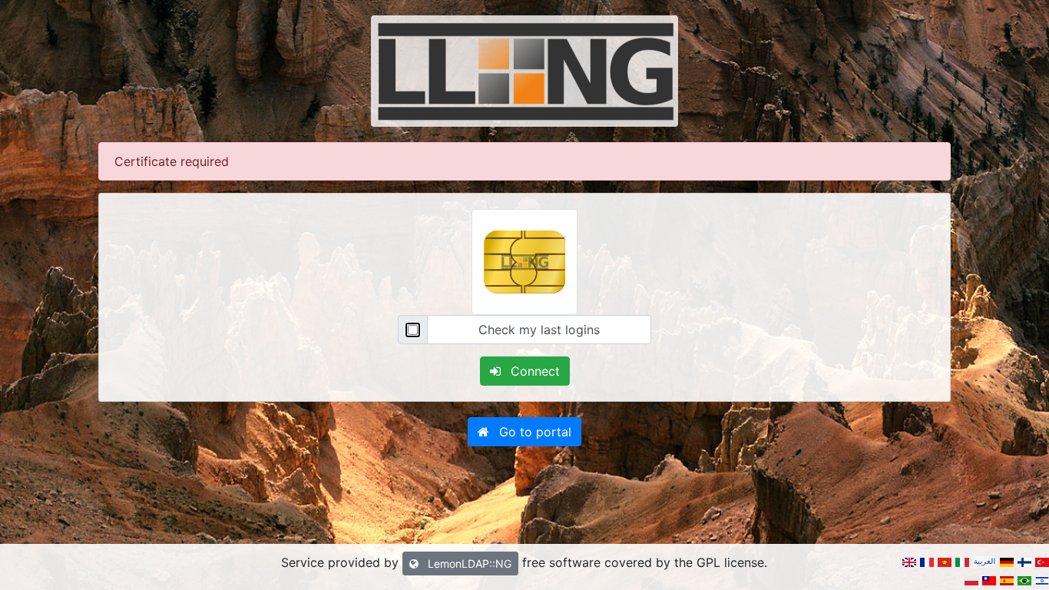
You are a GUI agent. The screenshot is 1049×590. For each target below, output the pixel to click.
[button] (524, 431)
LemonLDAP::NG (468, 563)
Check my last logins (539, 329)
